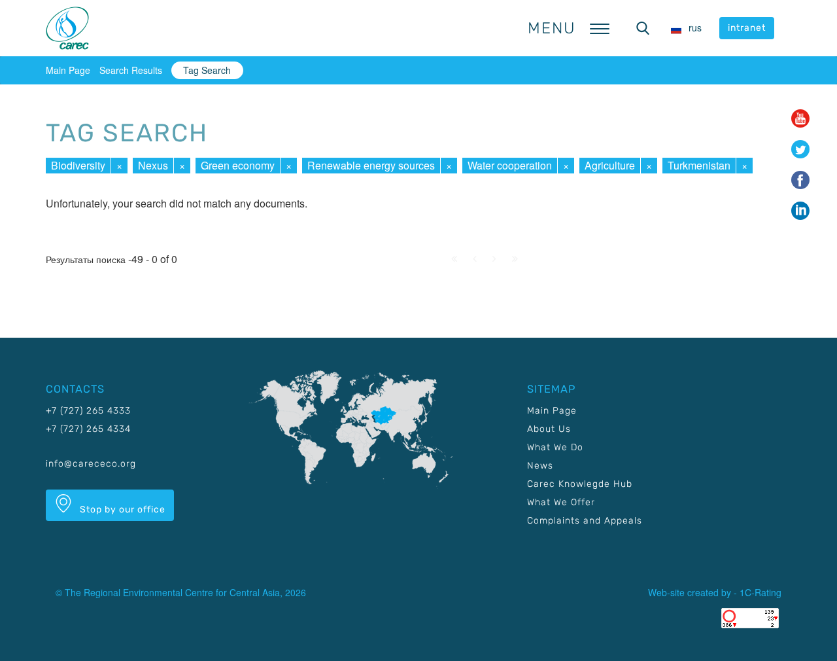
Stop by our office (121, 509)
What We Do (555, 447)
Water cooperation (510, 165)
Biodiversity (78, 165)
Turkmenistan (699, 165)
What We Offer (561, 502)
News (540, 465)
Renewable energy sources (371, 165)
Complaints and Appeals (584, 520)
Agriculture (610, 165)
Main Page (68, 70)
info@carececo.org (91, 463)
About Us (549, 429)
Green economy (238, 165)
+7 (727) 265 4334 (88, 429)
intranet (747, 27)
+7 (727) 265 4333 (88, 410)
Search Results (130, 70)
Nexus (153, 165)
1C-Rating (760, 592)
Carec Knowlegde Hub (579, 484)
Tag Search (207, 70)
